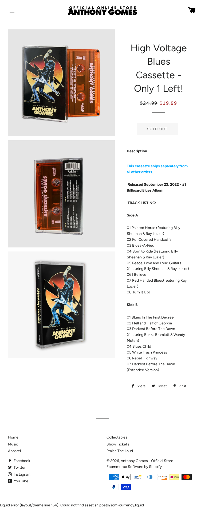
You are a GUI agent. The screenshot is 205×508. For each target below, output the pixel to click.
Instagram (21, 474)
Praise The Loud (120, 451)
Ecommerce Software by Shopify (134, 466)
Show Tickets (118, 444)
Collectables (117, 437)
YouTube (20, 481)
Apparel (14, 451)
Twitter (19, 467)
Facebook (21, 461)
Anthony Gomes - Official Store (147, 461)
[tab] (137, 152)
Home (13, 437)
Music (13, 444)
